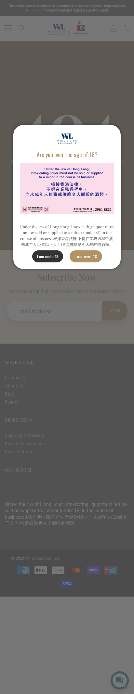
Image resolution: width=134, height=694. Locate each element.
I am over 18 (85, 256)
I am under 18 (47, 256)
